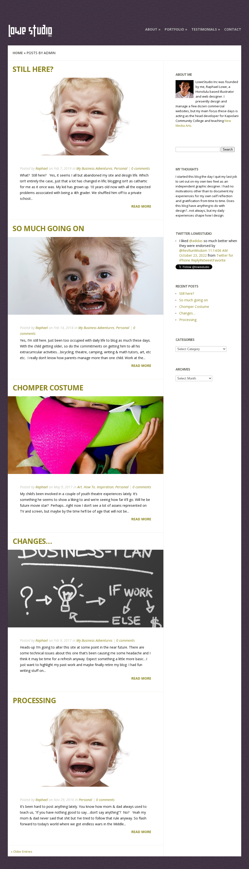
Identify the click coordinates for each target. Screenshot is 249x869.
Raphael (42, 168)
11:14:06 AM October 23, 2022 (203, 253)
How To (89, 487)
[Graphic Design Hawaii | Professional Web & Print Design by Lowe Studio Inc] (30, 35)
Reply (195, 260)
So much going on (48, 228)
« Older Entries (21, 851)
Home (18, 53)
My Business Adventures (94, 168)
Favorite (219, 260)
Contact (232, 29)
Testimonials (204, 29)
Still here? (33, 69)
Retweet (206, 260)
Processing (34, 700)
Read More (141, 206)
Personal (120, 168)
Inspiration (105, 487)
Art (79, 487)
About (151, 29)
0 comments (140, 168)
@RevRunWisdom (193, 250)
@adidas (196, 240)
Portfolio (174, 29)
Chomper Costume (48, 388)
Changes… (32, 541)
